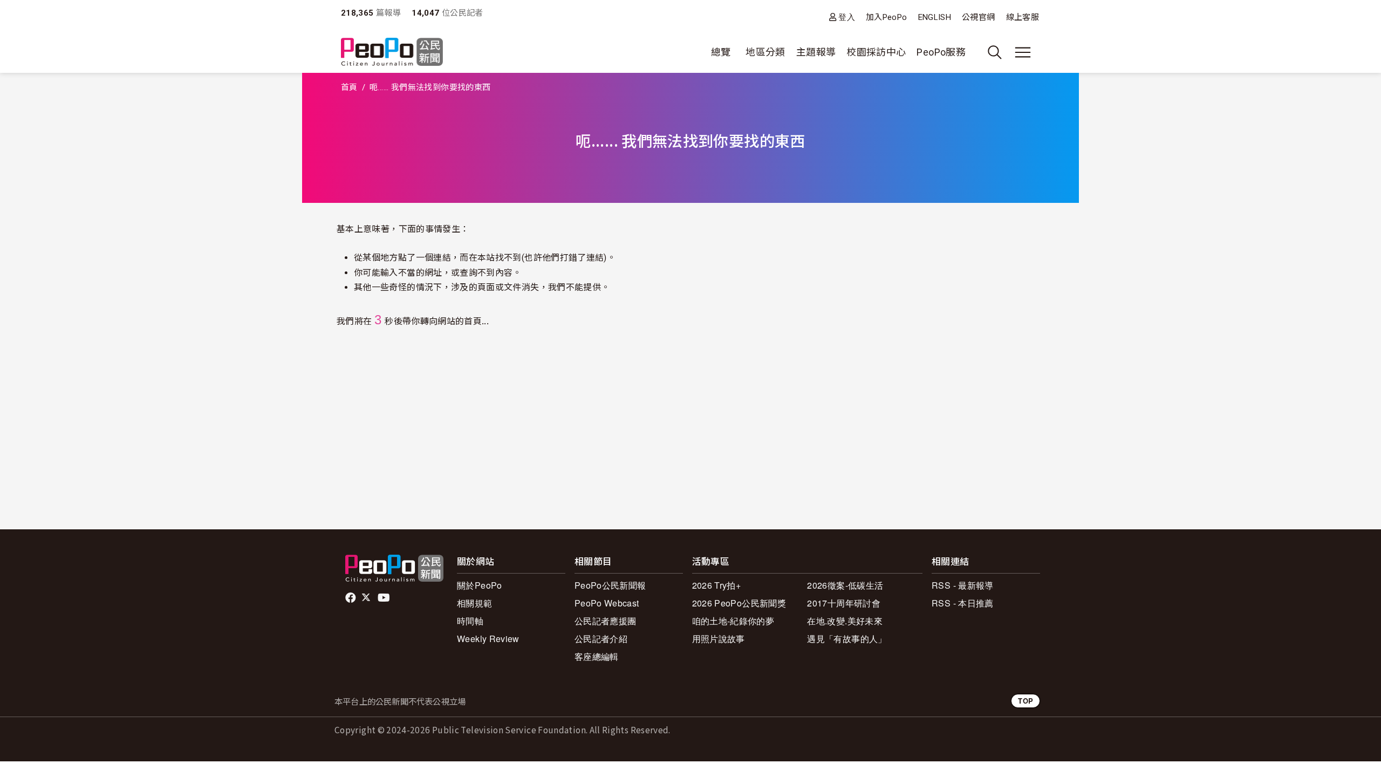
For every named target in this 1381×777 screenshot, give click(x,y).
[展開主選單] (1023, 52)
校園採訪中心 (876, 52)
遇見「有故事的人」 (846, 638)
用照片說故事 (718, 638)
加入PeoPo (886, 17)
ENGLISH (935, 17)
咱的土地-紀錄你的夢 (733, 621)
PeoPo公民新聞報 (610, 585)
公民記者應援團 (606, 621)
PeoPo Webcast (607, 603)
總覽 (721, 52)
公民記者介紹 (601, 638)
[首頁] (392, 52)
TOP (1025, 701)
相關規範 (474, 603)
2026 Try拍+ (716, 585)
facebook (351, 597)
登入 (846, 17)
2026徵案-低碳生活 (845, 585)
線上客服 (1022, 17)
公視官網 (978, 17)
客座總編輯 (597, 656)
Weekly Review (488, 638)
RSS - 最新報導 (963, 585)
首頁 (349, 87)
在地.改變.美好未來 (845, 621)
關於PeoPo (479, 585)
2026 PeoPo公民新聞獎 (739, 603)
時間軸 (470, 621)
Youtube (385, 597)
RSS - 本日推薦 (963, 603)
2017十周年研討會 (843, 603)
